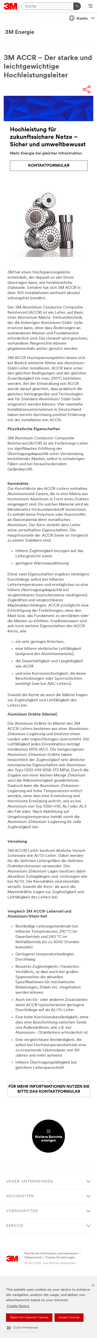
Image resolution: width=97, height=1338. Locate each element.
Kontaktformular (48, 166)
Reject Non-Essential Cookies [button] (29, 1317)
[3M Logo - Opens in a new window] (10, 6)
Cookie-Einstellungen (60, 1257)
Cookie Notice (18, 1306)
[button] (22, 1328)
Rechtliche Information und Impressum (51, 1253)
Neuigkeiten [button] (20, 1196)
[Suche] (77, 6)
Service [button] (15, 1226)
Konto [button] (82, 19)
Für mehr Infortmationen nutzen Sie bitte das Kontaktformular (48, 1089)
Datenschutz (33, 1257)
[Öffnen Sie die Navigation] (90, 6)
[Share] (86, 90)
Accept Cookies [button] (69, 1317)
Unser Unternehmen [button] (29, 1182)
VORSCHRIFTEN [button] (22, 1211)
